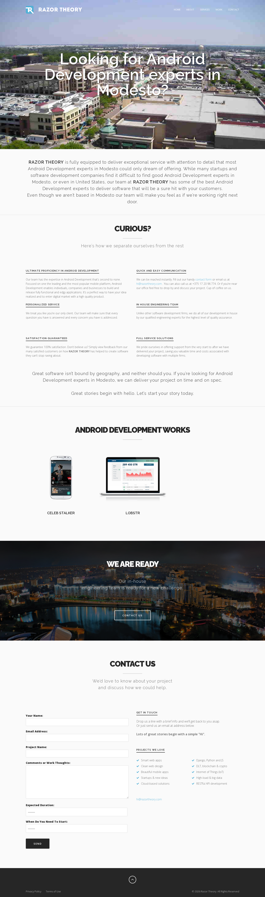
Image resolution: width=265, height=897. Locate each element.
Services (205, 9)
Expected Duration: (40, 805)
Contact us (132, 615)
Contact (233, 9)
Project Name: (36, 747)
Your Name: (34, 715)
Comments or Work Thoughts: (48, 763)
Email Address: (37, 731)
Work (219, 9)
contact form (203, 279)
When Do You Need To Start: (47, 821)
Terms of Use (53, 891)
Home (177, 9)
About (190, 9)
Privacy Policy (33, 891)
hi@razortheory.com (149, 284)
